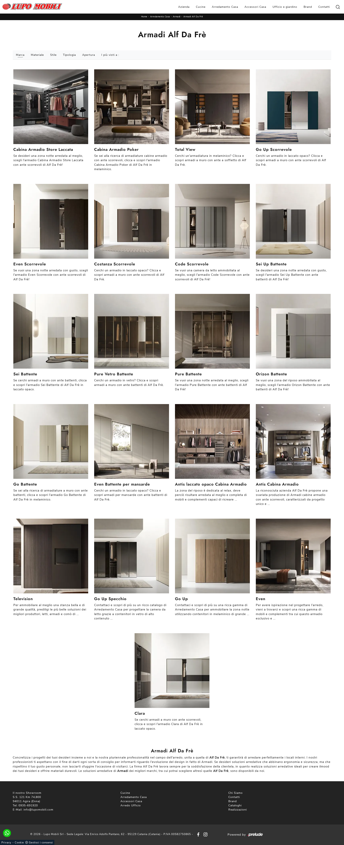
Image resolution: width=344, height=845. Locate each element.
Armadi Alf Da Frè (193, 16)
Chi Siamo (235, 793)
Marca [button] (20, 55)
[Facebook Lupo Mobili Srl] (197, 834)
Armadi (177, 16)
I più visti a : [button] (110, 55)
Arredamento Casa (225, 7)
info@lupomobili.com (38, 810)
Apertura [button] (88, 55)
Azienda (184, 7)
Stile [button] (53, 55)
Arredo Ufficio (130, 805)
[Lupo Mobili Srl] (32, 7)
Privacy (6, 842)
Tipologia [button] (69, 55)
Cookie (19, 842)
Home (144, 16)
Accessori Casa (255, 7)
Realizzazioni (237, 810)
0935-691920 (28, 805)
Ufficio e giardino (285, 7)
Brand (308, 7)
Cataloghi (235, 805)
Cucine (200, 7)
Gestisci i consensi (41, 842)
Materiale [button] (37, 55)
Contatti (324, 7)
